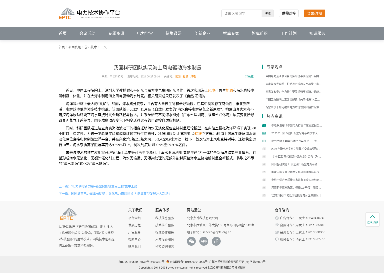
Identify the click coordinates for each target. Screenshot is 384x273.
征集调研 (174, 33)
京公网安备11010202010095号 (189, 261)
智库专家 (231, 33)
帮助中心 (134, 239)
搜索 (267, 13)
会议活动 (87, 33)
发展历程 (134, 225)
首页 (63, 33)
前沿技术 (90, 47)
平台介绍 (134, 218)
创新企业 (202, 33)
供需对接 (289, 13)
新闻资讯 (74, 47)
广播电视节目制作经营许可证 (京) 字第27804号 (237, 261)
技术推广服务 (164, 225)
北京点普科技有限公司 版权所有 (227, 267)
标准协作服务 (164, 232)
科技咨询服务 (164, 246)
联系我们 (134, 246)
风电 (193, 76)
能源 (178, 76)
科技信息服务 (164, 218)
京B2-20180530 (128, 261)
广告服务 (134, 232)
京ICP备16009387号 (152, 261)
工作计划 (289, 33)
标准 (185, 76)
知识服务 (317, 33)
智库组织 (260, 33)
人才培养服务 (164, 239)
